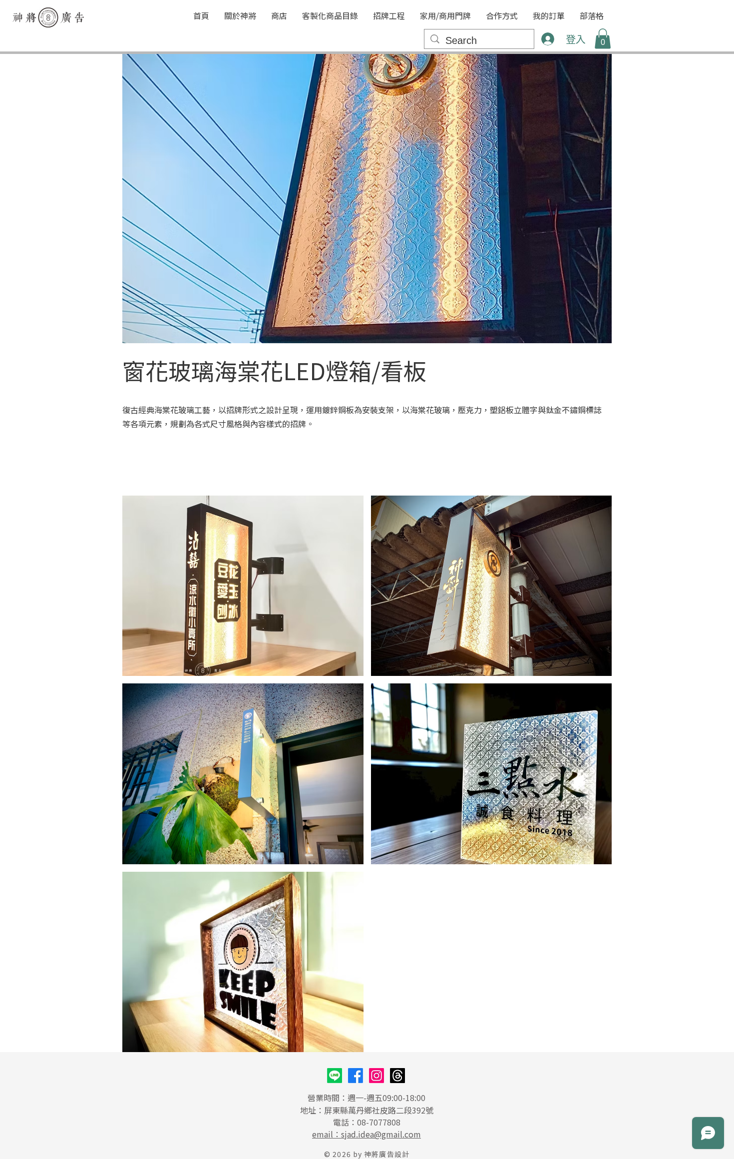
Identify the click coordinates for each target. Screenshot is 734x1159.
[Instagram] (376, 1075)
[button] (330, 15)
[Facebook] (355, 1075)
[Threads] (397, 1075)
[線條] (334, 1075)
